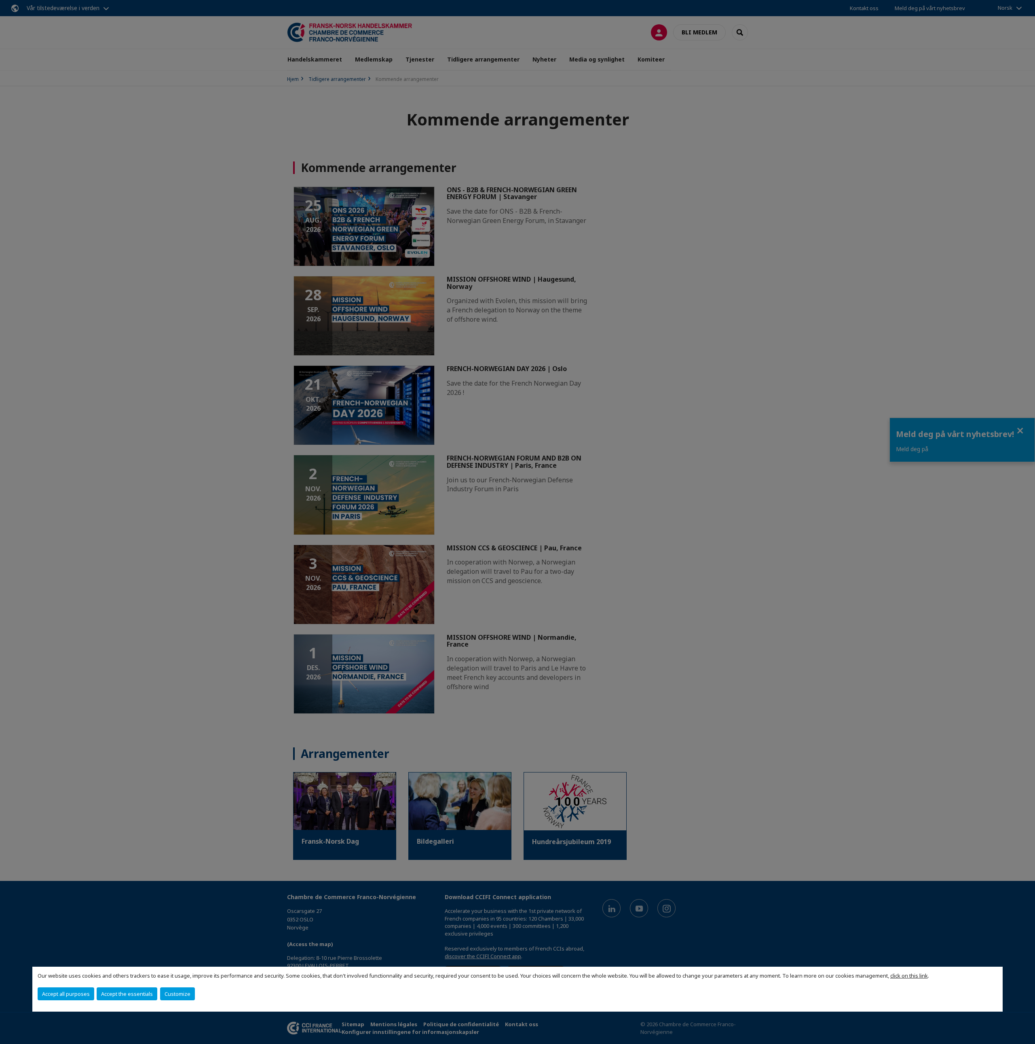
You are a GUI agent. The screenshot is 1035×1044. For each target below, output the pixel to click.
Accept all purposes (66, 993)
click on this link (909, 975)
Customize (177, 993)
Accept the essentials (127, 993)
